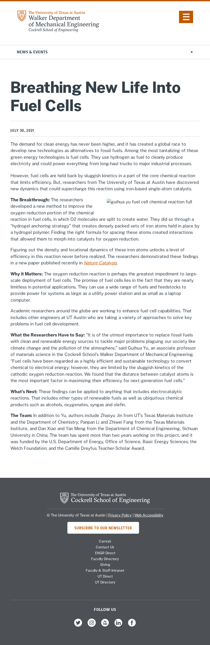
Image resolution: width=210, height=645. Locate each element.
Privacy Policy (120, 515)
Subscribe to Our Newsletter (103, 527)
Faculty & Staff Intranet (105, 570)
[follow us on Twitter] (78, 625)
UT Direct (105, 576)
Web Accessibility (148, 515)
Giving (105, 564)
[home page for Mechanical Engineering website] (58, 30)
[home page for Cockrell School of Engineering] (105, 501)
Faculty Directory (105, 559)
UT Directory (105, 582)
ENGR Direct (105, 553)
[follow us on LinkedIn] (118, 625)
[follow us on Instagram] (92, 625)
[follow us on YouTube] (105, 625)
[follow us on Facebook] (132, 625)
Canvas (105, 541)
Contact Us (105, 547)
